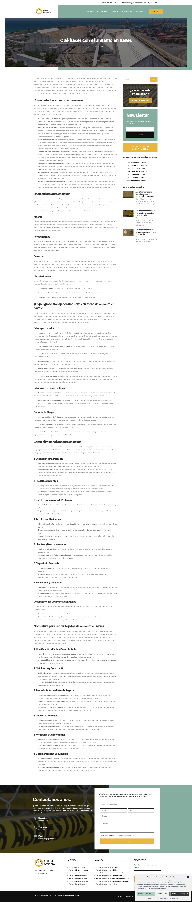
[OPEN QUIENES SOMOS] (113, 2)
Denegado (162, 894)
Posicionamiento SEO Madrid (69, 896)
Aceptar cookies (146, 894)
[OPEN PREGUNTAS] (144, 11)
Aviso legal (175, 898)
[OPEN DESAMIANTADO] (109, 11)
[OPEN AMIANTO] (95, 11)
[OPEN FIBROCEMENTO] (122, 11)
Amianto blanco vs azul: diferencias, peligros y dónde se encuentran (146, 232)
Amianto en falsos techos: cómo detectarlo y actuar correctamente (145, 213)
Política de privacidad (165, 898)
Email (40, 836)
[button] (188, 877)
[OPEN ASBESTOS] (132, 11)
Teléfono (42, 827)
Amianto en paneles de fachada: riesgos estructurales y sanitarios (145, 194)
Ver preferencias (180, 894)
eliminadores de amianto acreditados (59, 614)
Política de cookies (153, 898)
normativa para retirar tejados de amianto (50, 631)
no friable (47, 155)
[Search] (154, 79)
